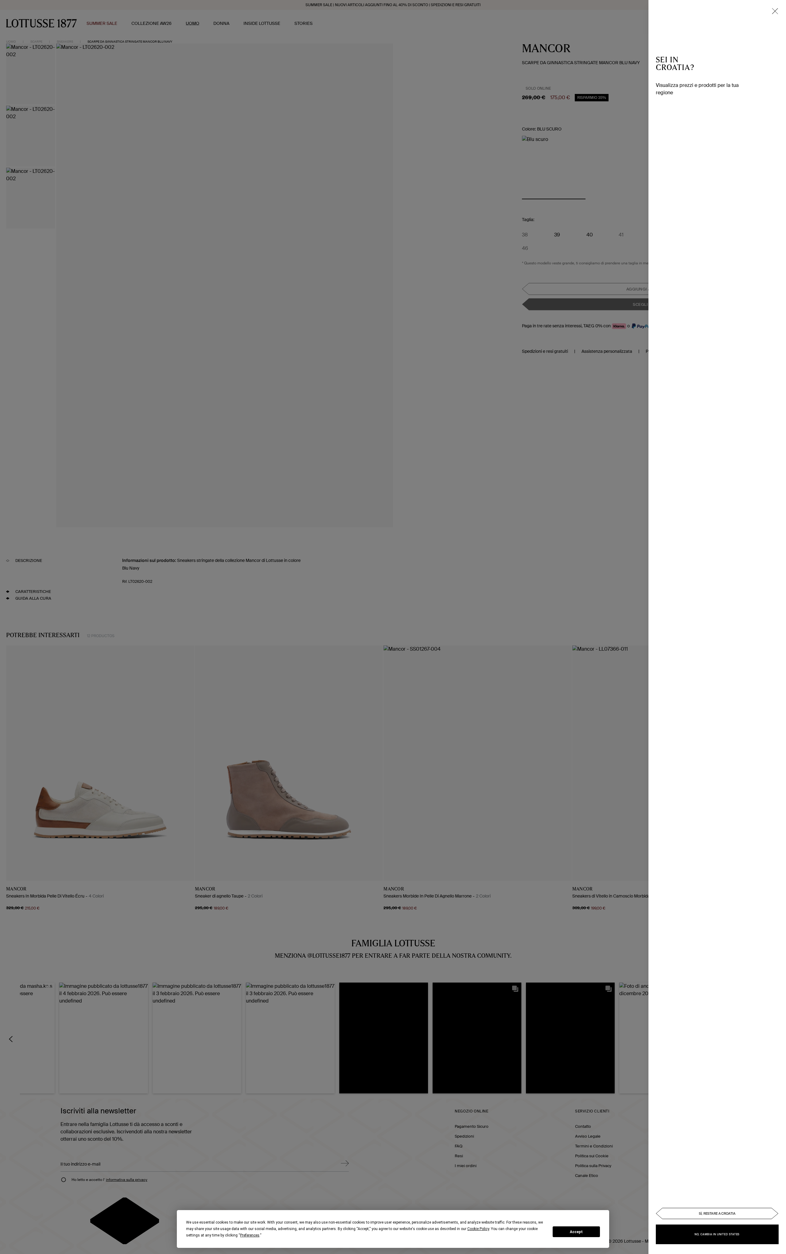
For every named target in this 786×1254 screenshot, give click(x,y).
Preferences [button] (249, 1235)
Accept (576, 1232)
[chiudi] (775, 11)
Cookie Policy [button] (478, 1229)
